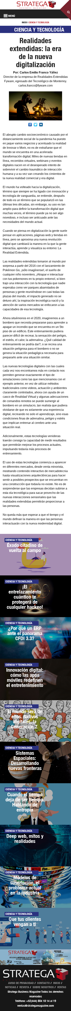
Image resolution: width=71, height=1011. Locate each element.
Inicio (56, 983)
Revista (24, 987)
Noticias (10, 987)
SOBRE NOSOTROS (43, 987)
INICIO (24, 22)
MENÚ (11, 16)
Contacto (43, 983)
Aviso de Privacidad (21, 983)
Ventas (61, 987)
